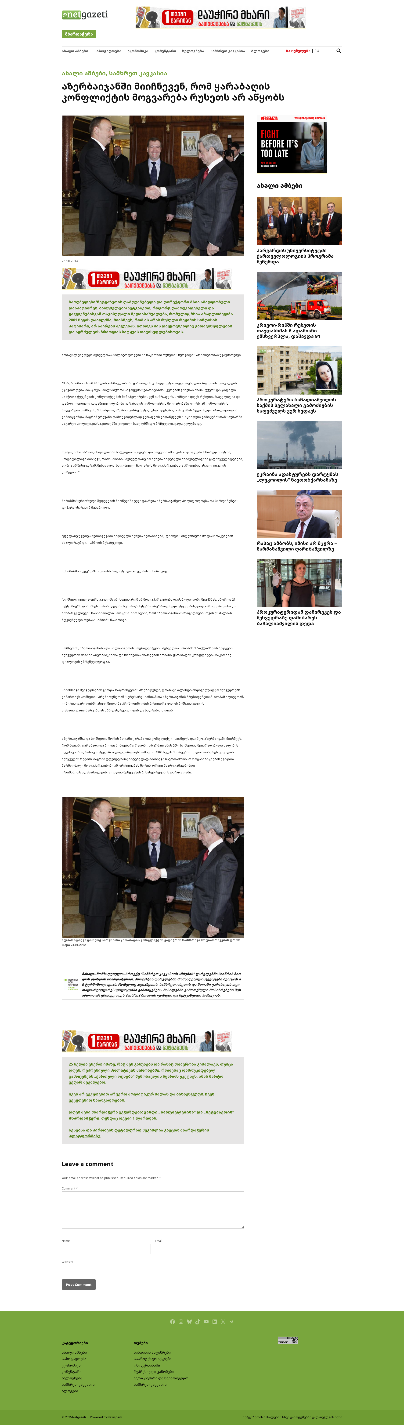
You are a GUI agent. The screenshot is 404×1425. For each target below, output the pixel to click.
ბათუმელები (298, 50)
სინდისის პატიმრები (152, 1352)
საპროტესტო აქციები (153, 1358)
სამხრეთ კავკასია (227, 51)
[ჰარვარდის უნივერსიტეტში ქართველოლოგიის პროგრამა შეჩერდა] (299, 222)
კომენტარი (165, 51)
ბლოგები (260, 51)
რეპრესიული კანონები (154, 1371)
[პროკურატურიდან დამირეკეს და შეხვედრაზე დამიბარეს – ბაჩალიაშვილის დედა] (299, 583)
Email (158, 1241)
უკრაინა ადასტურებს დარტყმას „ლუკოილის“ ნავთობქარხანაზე (297, 477)
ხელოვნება (193, 51)
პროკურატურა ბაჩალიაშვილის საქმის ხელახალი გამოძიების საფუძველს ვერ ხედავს (296, 405)
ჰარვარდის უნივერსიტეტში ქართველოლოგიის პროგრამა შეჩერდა (295, 256)
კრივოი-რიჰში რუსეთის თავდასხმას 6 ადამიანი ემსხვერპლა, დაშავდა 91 (289, 330)
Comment (70, 1188)
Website (67, 1262)
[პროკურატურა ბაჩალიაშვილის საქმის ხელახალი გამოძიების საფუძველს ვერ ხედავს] (299, 371)
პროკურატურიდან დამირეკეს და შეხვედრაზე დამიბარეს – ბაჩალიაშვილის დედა (299, 617)
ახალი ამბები (75, 51)
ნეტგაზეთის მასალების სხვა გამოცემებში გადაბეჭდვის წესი (292, 1417)
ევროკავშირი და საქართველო (161, 1378)
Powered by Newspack (106, 1417)
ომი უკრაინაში (147, 1365)
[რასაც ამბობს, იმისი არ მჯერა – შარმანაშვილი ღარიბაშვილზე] (299, 514)
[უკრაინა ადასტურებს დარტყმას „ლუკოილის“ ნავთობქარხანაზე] (299, 446)
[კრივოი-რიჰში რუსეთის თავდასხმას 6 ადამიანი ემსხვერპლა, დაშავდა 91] (299, 296)
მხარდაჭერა (79, 34)
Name (66, 1241)
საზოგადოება (107, 51)
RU (316, 50)
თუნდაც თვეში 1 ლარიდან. (129, 1118)
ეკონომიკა (137, 51)
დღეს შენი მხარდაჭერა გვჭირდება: (106, 1112)
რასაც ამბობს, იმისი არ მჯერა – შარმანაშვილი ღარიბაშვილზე (297, 546)
